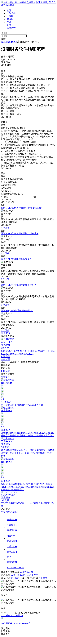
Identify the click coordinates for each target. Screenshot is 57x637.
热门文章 (15, 575)
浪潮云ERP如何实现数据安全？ (16, 259)
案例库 (10, 19)
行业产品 (33, 575)
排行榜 (10, 16)
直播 (9, 25)
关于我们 (15, 578)
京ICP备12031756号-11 (12, 615)
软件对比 (24, 575)
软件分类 (11, 13)
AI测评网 (11, 28)
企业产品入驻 (26, 572)
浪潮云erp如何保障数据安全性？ (17, 310)
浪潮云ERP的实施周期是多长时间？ (18, 285)
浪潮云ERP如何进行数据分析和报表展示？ (22, 208)
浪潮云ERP (11, 41)
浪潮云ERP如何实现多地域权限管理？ (19, 233)
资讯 (9, 22)
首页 (9, 10)
